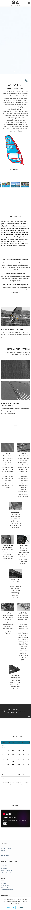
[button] (29, 3)
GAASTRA (4, 866)
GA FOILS (4, 868)
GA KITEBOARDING (6, 870)
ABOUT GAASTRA (6, 848)
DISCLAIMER (5, 853)
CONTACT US (5, 885)
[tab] (26, 80)
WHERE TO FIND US (7, 890)
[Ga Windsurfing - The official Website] (15, 3)
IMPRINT (3, 850)
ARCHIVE (4, 883)
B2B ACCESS (5, 855)
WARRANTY (4, 887)
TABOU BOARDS (6, 872)
